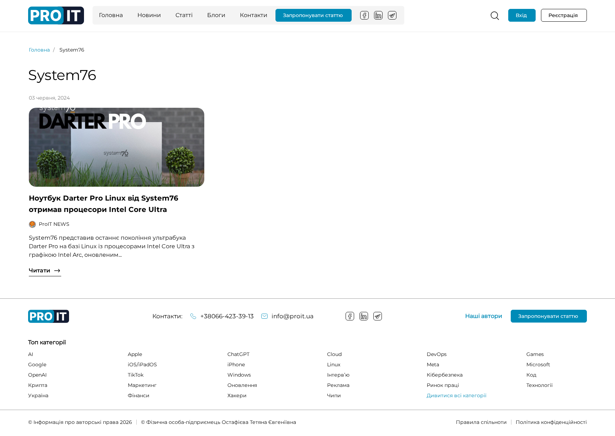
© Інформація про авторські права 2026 (80, 422)
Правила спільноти (481, 422)
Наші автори (483, 316)
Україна (38, 395)
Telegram (392, 15)
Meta (433, 364)
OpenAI (37, 375)
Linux (333, 364)
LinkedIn (378, 15)
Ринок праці (443, 385)
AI (30, 354)
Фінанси (138, 395)
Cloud (334, 354)
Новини (149, 15)
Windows (239, 375)
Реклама (338, 385)
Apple (135, 354)
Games (535, 354)
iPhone (236, 364)
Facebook (364, 15)
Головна (111, 15)
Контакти (253, 15)
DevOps (437, 354)
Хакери (237, 395)
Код (531, 375)
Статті (184, 15)
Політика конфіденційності (551, 422)
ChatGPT (238, 354)
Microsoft (538, 364)
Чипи (334, 395)
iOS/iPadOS (142, 364)
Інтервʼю (338, 375)
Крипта (37, 385)
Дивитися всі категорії (457, 395)
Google (37, 364)
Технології (539, 385)
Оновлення (242, 385)
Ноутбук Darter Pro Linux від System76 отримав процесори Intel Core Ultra (103, 204)
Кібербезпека (445, 375)
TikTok (135, 375)
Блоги (216, 15)
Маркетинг (142, 385)
